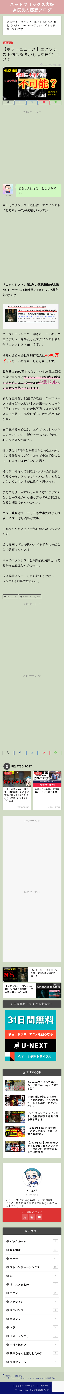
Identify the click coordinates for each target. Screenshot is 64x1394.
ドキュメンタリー (33, 1336)
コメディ (33, 1318)
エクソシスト (11, 597)
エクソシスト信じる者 (31, 597)
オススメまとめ (33, 1284)
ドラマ (33, 1327)
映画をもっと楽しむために (33, 1353)
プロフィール (33, 1361)
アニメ (33, 1293)
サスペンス (33, 1310)
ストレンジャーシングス (33, 1267)
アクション (33, 1301)
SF (33, 1275)
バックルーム (33, 1241)
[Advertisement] (32, 147)
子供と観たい (33, 1344)
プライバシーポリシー (25, 1386)
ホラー (33, 1258)
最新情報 (7, 43)
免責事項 (44, 1386)
